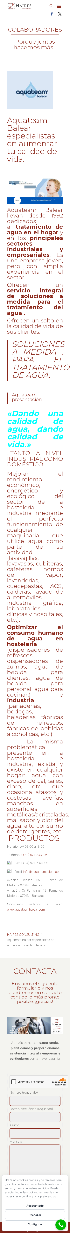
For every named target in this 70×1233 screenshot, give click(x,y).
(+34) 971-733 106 (34, 855)
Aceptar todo (35, 1205)
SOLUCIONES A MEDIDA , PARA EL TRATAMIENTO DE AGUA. (40, 359)
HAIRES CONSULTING (23, 935)
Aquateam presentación (27, 397)
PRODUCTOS (35, 838)
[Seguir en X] (60, 14)
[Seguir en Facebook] (52, 14)
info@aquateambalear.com (42, 872)
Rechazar (35, 1215)
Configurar (35, 1224)
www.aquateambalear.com (26, 909)
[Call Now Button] (60, 1224)
